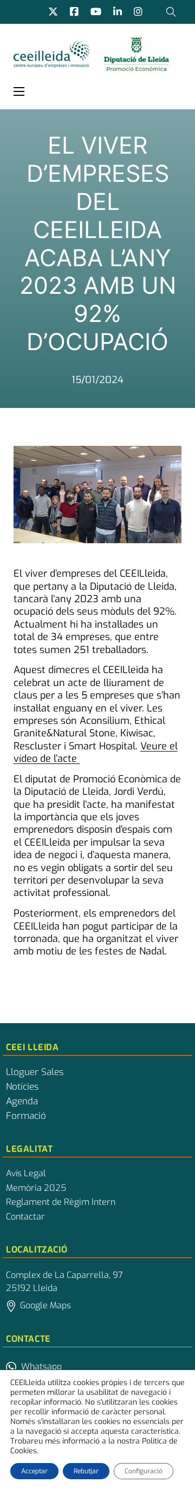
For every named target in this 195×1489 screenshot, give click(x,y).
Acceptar (34, 1471)
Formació (26, 1116)
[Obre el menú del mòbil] (19, 91)
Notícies (22, 1087)
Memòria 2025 (36, 1188)
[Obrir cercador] (171, 12)
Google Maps (45, 1305)
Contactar (25, 1216)
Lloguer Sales (34, 1072)
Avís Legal (26, 1173)
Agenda (22, 1102)
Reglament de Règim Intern (60, 1202)
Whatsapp (41, 1366)
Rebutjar (86, 1471)
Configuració (143, 1471)
